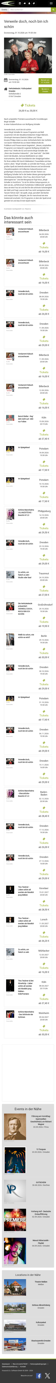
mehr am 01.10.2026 (45, 81)
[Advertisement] (28, 1072)
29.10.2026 (44, 607)
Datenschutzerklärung (9, 1367)
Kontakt (23, 1367)
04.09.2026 (44, 233)
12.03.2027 (43, 953)
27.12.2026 (44, 860)
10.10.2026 (44, 483)
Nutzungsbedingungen (38, 1364)
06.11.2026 (44, 732)
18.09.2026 (44, 451)
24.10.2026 (44, 576)
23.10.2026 (44, 545)
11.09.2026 (44, 327)
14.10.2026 (44, 514)
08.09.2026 (44, 295)
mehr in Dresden (45, 90)
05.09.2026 (44, 264)
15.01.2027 (44, 891)
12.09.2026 (44, 389)
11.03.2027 (44, 922)
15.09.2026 (44, 420)
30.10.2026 (44, 670)
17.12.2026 (44, 829)
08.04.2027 (44, 985)
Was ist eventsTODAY (20, 1364)
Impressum (6, 1364)
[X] (47, 1376)
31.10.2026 (44, 701)
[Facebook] (39, 1376)
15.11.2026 (44, 764)
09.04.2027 (44, 1016)
